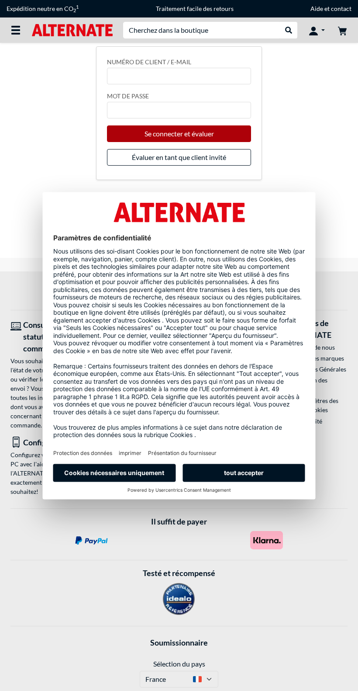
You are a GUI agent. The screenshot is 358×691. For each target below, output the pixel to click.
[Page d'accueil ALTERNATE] (72, 29)
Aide (316, 8)
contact (341, 8)
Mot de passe (128, 96)
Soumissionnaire (179, 642)
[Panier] (342, 30)
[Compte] (317, 30)
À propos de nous (311, 347)
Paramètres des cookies (317, 405)
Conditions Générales (317, 369)
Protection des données (307, 384)
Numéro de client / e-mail (149, 62)
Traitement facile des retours (195, 8)
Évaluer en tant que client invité (179, 157)
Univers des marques (316, 358)
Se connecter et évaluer (179, 133)
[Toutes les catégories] (16, 30)
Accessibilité (305, 421)
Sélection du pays (179, 664)
